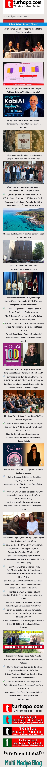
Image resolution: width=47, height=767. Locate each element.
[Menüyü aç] (23, 21)
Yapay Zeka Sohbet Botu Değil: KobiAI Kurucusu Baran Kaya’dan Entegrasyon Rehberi (24, 124)
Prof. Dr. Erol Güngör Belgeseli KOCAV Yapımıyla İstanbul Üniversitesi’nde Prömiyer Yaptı (23, 505)
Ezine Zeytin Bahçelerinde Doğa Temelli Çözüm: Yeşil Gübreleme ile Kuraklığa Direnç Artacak (23, 659)
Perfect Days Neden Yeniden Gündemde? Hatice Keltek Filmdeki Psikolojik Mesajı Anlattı (23, 337)
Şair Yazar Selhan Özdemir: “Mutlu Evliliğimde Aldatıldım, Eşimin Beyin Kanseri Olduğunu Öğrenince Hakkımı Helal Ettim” (23, 584)
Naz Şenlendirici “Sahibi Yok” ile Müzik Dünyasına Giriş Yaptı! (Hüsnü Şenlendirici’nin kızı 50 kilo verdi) (24, 559)
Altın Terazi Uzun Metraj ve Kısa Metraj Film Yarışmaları (23, 30)
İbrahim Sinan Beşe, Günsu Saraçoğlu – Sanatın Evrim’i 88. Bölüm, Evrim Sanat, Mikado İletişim (23, 437)
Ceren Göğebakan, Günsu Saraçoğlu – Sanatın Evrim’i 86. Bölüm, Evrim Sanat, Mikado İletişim (23, 624)
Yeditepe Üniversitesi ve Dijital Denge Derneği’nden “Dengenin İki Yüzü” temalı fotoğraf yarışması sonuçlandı (23, 301)
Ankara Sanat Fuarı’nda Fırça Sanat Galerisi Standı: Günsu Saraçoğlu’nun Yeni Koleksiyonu (23, 695)
